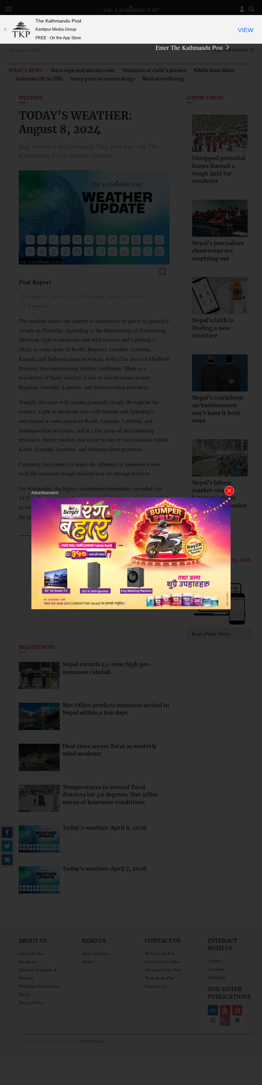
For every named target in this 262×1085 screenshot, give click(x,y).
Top (249, 1032)
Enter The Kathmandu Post (190, 47)
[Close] (5, 29)
